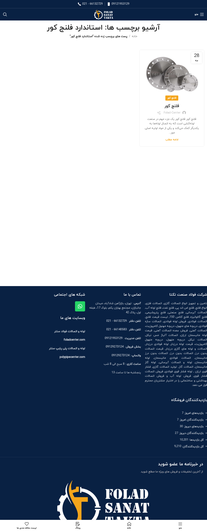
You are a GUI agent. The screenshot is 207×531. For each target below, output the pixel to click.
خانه (134, 36)
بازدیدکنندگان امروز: (191, 420)
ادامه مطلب (171, 140)
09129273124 (115, 347)
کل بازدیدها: (196, 440)
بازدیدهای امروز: (193, 413)
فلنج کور (171, 98)
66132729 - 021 (92, 4)
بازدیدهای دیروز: (193, 426)
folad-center (172, 113)
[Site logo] (103, 14)
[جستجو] (5, 14)
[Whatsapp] (80, 306)
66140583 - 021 (116, 329)
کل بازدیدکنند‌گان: (192, 446)
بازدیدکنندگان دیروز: (191, 433)
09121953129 (120, 4)
